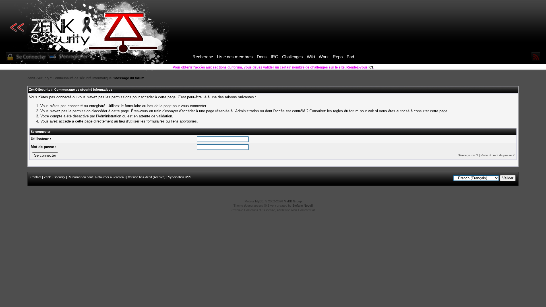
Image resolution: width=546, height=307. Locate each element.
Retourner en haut (80, 177)
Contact (35, 177)
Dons (262, 56)
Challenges (292, 56)
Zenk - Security (54, 177)
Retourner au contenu (110, 177)
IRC (274, 56)
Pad (350, 56)
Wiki (311, 56)
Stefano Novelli (302, 205)
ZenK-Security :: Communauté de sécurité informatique (69, 78)
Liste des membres (235, 56)
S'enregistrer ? (468, 155)
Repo (338, 56)
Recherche (203, 56)
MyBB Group (293, 201)
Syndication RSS (179, 177)
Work (324, 56)
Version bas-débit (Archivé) (147, 177)
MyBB (259, 201)
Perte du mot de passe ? (497, 155)
